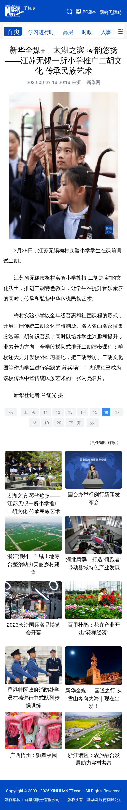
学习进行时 (41, 32)
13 (70, 412)
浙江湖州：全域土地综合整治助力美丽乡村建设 (33, 563)
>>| (92, 422)
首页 (13, 31)
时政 (87, 32)
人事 (106, 32)
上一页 (29, 412)
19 (46, 422)
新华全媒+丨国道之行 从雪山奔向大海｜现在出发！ (93, 698)
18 (34, 422)
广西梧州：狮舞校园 (33, 755)
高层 (68, 32)
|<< (10, 412)
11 (45, 412)
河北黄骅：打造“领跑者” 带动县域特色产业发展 (96, 563)
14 (82, 412)
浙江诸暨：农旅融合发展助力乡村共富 (94, 758)
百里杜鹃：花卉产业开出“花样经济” (94, 628)
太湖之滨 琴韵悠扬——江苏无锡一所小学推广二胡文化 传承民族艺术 (33, 503)
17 (117, 412)
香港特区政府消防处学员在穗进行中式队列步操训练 (33, 697)
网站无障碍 (110, 12)
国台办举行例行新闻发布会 (94, 498)
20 (59, 422)
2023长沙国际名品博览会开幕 (33, 628)
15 (95, 412)
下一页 (75, 422)
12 (58, 412)
